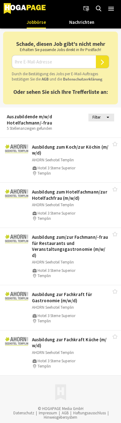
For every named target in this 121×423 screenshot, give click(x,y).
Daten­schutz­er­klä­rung (82, 79)
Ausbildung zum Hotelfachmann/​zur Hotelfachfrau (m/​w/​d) (69, 195)
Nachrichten (81, 22)
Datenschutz (23, 413)
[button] (111, 8)
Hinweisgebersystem (60, 417)
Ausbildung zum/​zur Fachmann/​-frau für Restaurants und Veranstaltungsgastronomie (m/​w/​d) (70, 246)
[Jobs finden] (98, 8)
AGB (45, 79)
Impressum (48, 413)
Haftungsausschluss (89, 413)
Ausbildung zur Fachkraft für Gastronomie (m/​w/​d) (62, 297)
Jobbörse (36, 22)
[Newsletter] (86, 8)
